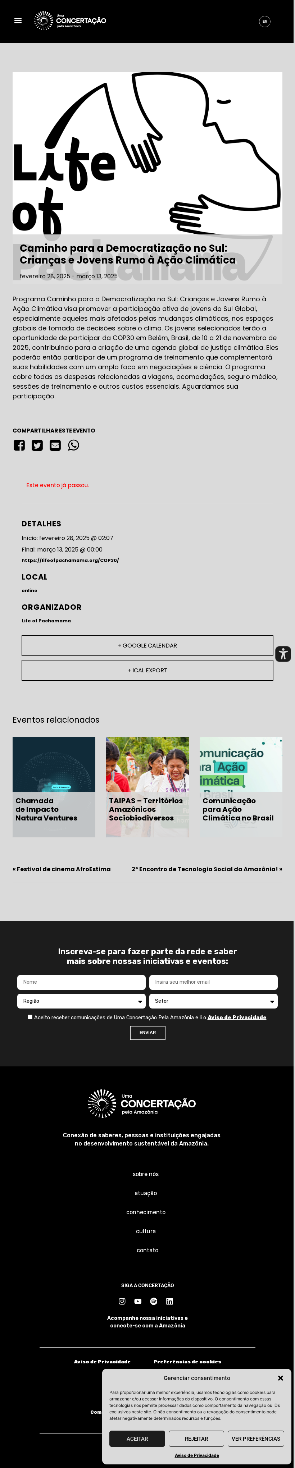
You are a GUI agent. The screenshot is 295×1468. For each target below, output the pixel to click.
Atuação (146, 1193)
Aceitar (137, 1439)
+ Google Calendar (147, 645)
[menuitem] (265, 21)
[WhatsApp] (73, 445)
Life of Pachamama (46, 621)
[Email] (55, 445)
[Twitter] (37, 445)
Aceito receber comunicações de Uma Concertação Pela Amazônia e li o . (151, 1017)
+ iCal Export (147, 670)
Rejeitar (196, 1439)
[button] (280, 1378)
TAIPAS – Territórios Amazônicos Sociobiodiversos (146, 809)
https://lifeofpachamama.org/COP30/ (70, 560)
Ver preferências (256, 1439)
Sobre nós (146, 1174)
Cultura (146, 1231)
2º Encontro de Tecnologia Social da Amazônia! (207, 869)
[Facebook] (20, 445)
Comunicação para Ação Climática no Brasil (238, 809)
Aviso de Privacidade (197, 1455)
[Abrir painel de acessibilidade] (283, 654)
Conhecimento (145, 1212)
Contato (147, 1250)
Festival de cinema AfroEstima (62, 869)
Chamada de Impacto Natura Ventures (46, 809)
